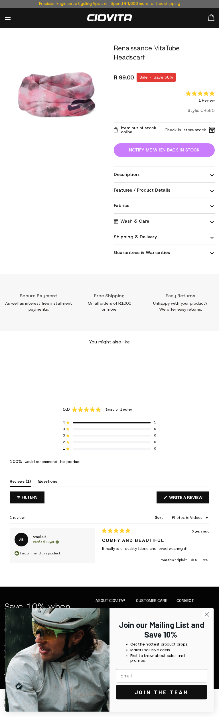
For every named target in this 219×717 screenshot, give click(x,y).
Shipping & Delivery (135, 237)
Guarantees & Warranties (142, 252)
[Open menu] (12, 18)
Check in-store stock (185, 130)
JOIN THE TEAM (162, 692)
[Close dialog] (207, 614)
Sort (159, 517)
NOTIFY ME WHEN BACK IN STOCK (164, 150)
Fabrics (121, 205)
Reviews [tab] (20, 481)
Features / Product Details (142, 190)
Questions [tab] (47, 481)
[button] (200, 97)
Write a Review (188, 499)
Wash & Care (134, 221)
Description (126, 174)
